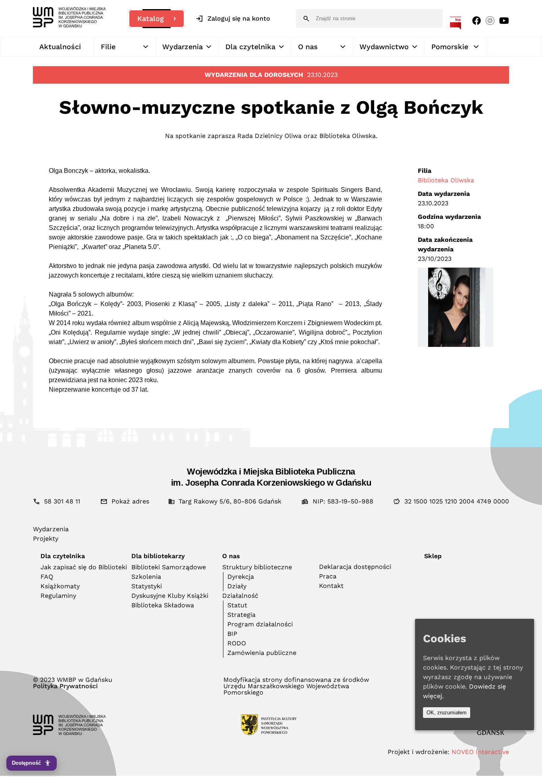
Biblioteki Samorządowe (168, 567)
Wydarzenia (182, 46)
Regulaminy (58, 595)
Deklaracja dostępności (355, 566)
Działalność (240, 595)
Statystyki (146, 586)
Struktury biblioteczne (257, 567)
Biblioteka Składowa (162, 605)
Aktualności (60, 46)
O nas (308, 46)
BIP (232, 633)
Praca (327, 576)
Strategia (241, 614)
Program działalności (260, 624)
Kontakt (331, 585)
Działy (236, 586)
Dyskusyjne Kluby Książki (169, 595)
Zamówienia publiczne (261, 652)
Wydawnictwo (384, 46)
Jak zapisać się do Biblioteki (83, 567)
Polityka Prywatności (65, 686)
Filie (108, 46)
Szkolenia (146, 576)
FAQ (46, 576)
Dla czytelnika (250, 46)
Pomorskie (449, 46)
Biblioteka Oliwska (446, 180)
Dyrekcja (240, 576)
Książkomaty (60, 586)
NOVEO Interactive (480, 752)
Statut (237, 605)
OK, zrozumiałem (447, 713)
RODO (236, 643)
